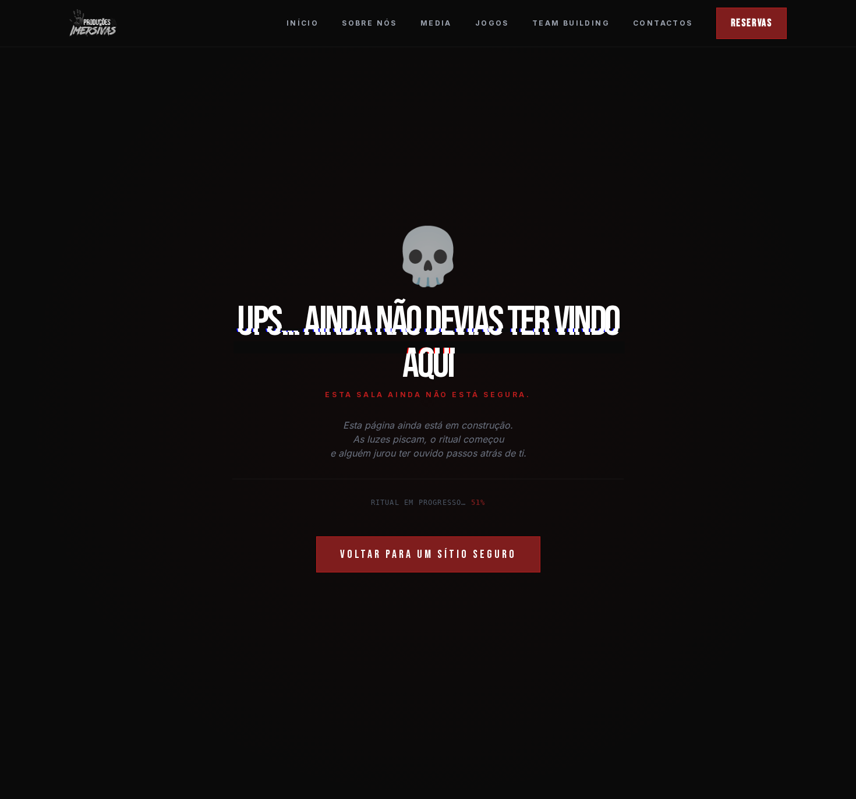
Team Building (571, 23)
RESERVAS (751, 23)
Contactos (663, 23)
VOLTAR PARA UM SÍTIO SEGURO (428, 554)
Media (436, 23)
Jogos (492, 23)
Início (302, 23)
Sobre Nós (369, 23)
